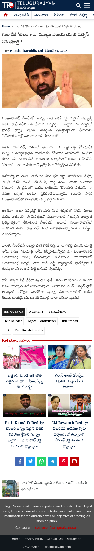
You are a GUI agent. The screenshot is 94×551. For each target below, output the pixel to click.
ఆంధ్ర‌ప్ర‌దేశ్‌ (21, 15)
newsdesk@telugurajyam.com (56, 528)
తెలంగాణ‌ (41, 15)
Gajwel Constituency (42, 321)
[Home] (5, 15)
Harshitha (18, 51)
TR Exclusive (57, 312)
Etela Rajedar (12, 321)
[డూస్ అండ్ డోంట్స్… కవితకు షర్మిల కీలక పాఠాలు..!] (69, 358)
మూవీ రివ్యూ (78, 15)
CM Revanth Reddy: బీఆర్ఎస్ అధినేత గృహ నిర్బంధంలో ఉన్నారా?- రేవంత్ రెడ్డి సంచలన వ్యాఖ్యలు (69, 435)
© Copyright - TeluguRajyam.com (47, 546)
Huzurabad (70, 321)
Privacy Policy (33, 538)
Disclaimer (73, 538)
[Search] (78, 5)
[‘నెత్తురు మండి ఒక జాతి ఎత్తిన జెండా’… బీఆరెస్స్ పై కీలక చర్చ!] (24, 358)
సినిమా (59, 15)
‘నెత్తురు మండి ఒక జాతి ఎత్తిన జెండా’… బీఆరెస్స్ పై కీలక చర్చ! (24, 381)
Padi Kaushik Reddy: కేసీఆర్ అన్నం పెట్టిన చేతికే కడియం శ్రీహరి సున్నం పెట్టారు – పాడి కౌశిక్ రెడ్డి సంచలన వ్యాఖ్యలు (24, 435)
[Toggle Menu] (87, 5)
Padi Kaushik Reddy (29, 330)
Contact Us (55, 538)
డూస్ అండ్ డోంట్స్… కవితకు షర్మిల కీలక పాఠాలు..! (69, 381)
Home (6, 27)
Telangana (35, 312)
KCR (6, 330)
